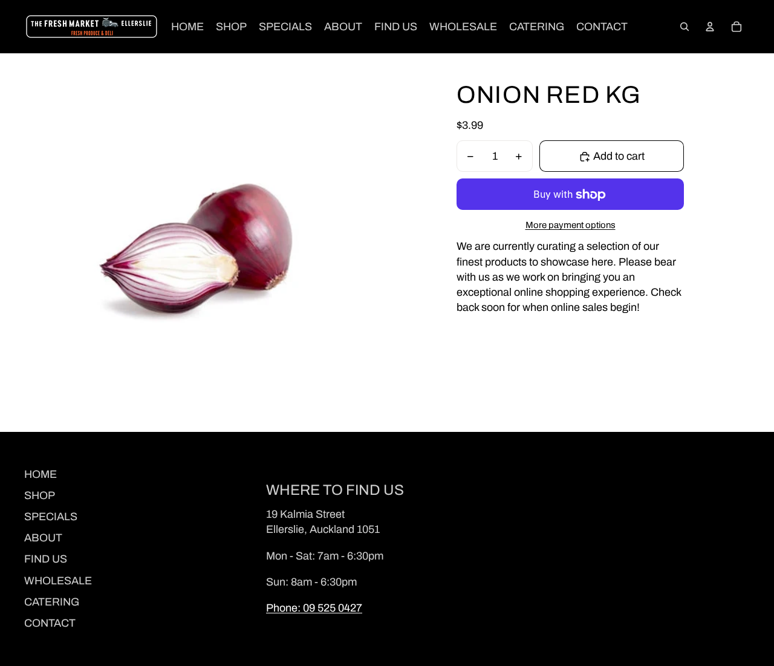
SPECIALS (50, 517)
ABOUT (43, 538)
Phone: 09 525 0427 (314, 608)
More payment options (570, 225)
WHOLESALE (58, 581)
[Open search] (684, 26)
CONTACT (50, 623)
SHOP (39, 495)
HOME (40, 474)
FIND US (45, 559)
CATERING (51, 602)
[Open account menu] (710, 26)
